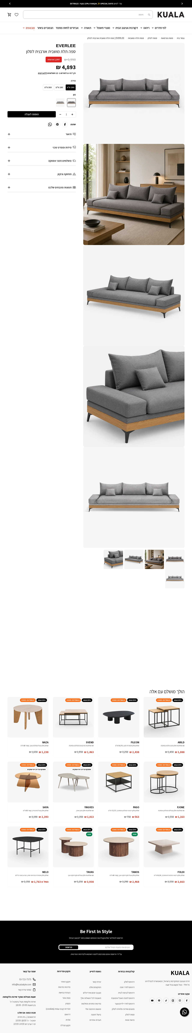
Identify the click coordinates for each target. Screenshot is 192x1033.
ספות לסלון (152, 38)
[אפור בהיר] (60, 102)
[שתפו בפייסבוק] (65, 124)
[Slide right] (10, 3)
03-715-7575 (25, 979)
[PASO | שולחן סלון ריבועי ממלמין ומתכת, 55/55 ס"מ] (118, 782)
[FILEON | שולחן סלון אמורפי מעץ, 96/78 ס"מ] (118, 717)
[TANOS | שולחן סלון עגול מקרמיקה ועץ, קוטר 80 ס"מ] (118, 846)
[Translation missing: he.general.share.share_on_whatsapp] (50, 124)
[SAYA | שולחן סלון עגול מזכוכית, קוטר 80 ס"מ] (28, 782)
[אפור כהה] (71, 102)
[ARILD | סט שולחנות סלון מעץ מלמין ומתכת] (164, 717)
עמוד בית (180, 38)
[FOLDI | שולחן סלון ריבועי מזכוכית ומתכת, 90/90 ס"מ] (164, 846)
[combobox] (88, 14)
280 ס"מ (59, 87)
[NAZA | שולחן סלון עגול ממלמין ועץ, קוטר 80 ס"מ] (28, 717)
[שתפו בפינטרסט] (57, 124)
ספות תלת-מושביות (136, 38)
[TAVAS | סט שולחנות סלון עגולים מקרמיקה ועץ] (73, 846)
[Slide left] (182, 3)
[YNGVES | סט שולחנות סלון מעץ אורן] (73, 782)
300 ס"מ (48, 87)
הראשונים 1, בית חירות (27, 1016)
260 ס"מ (70, 87)
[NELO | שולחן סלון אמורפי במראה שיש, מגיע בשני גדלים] (28, 846)
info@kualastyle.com (21, 984)
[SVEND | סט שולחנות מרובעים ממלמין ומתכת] (73, 717)
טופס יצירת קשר (24, 989)
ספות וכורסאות (167, 38)
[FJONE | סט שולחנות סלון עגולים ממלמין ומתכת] (164, 782)
